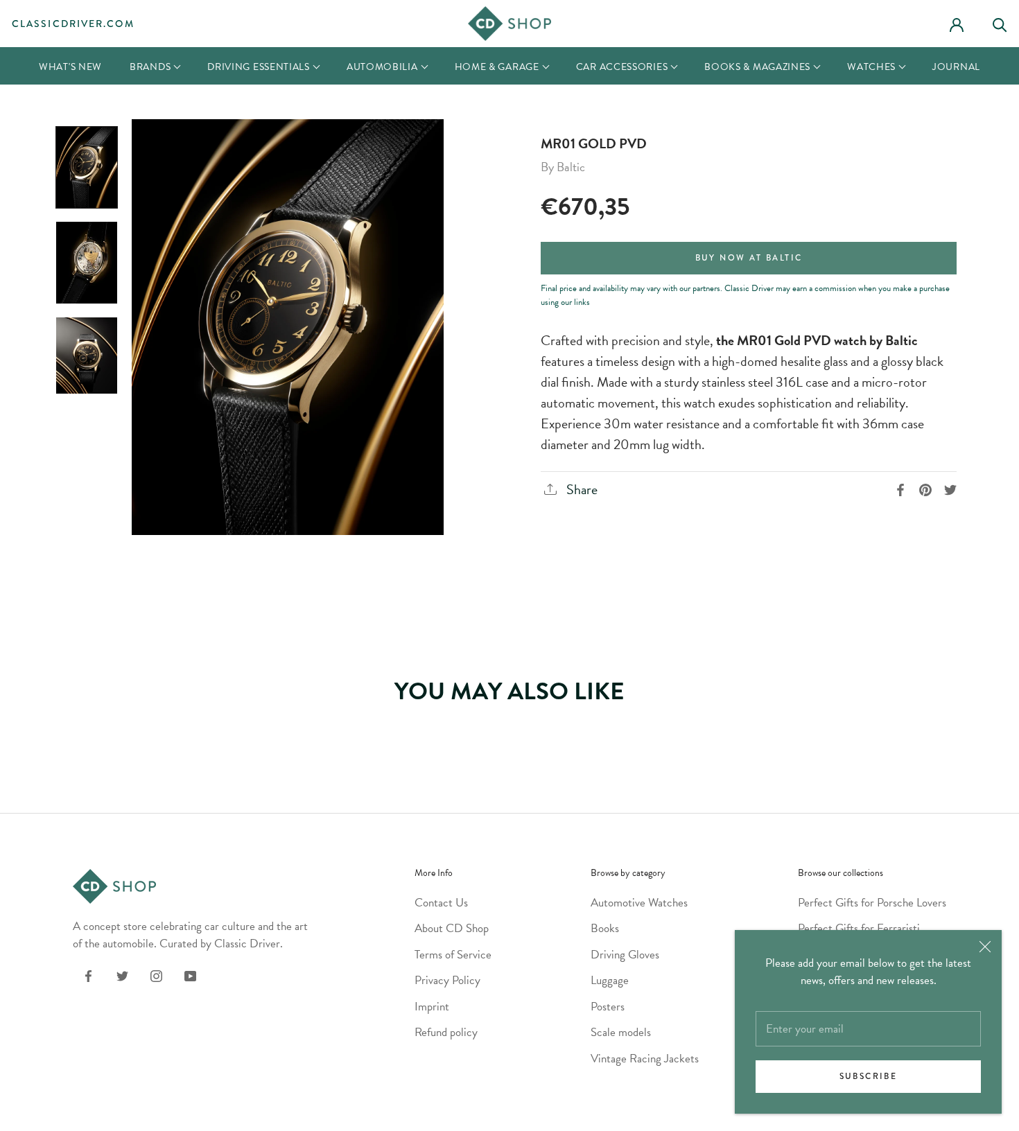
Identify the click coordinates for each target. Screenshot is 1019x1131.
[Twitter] (122, 974)
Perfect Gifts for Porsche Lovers (872, 902)
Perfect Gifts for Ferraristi (859, 928)
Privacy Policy (447, 980)
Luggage (610, 980)
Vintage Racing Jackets (645, 1058)
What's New (70, 67)
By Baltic (563, 166)
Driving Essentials (258, 67)
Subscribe (868, 1076)
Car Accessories (622, 67)
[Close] (985, 946)
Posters (608, 1006)
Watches (871, 67)
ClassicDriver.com (73, 23)
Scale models (621, 1032)
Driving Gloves (625, 954)
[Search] (1006, 23)
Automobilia (382, 67)
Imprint (432, 1006)
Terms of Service (453, 954)
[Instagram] (156, 974)
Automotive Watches (639, 902)
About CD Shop (452, 928)
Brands (150, 67)
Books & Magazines (757, 67)
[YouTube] (190, 974)
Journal (956, 67)
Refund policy (446, 1032)
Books (605, 928)
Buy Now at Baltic (749, 258)
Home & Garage (497, 67)
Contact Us (441, 902)
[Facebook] (88, 974)
